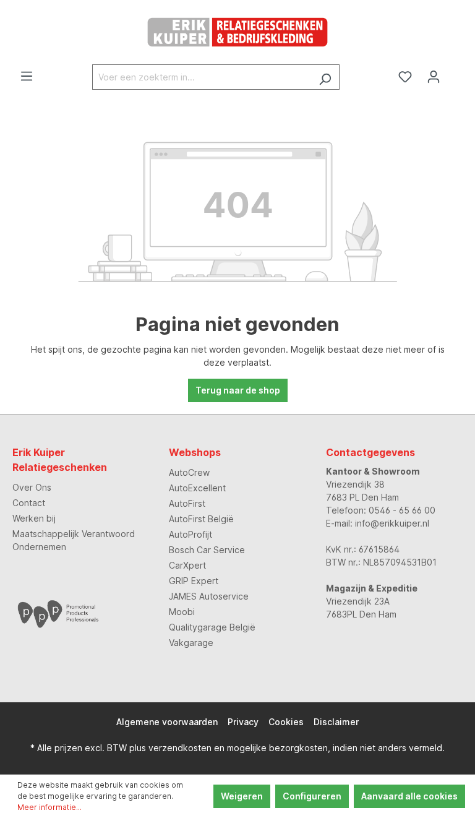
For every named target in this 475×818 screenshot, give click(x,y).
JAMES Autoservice (209, 596)
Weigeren (242, 796)
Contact (28, 502)
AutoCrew (189, 472)
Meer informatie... (49, 807)
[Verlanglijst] (405, 76)
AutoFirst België (201, 519)
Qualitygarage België (212, 627)
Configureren (312, 796)
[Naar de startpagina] (237, 32)
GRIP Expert (193, 580)
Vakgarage (191, 642)
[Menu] (26, 76)
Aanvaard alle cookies (409, 796)
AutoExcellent (197, 488)
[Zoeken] (325, 77)
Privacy (243, 722)
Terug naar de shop (237, 390)
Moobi (182, 611)
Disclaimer (336, 722)
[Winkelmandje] (455, 73)
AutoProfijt (190, 534)
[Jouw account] (433, 76)
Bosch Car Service (207, 550)
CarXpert (187, 565)
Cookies (286, 722)
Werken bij (34, 518)
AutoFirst (187, 503)
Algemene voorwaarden (167, 722)
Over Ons (31, 487)
